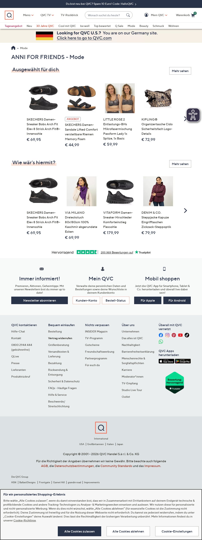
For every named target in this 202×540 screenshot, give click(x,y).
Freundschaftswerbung (99, 351)
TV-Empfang (130, 383)
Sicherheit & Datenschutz (64, 381)
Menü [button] (26, 15)
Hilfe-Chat (18, 331)
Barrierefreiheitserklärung (138, 351)
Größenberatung (58, 344)
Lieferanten (18, 369)
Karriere (127, 369)
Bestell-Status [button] (116, 300)
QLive (15, 356)
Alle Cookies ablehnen (128, 531)
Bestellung (55, 331)
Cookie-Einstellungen (177, 531)
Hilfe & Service (57, 394)
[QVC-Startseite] (13, 48)
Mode (131, 26)
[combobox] (104, 15)
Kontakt (16, 338)
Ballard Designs (27, 482)
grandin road (74, 482)
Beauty (143, 26)
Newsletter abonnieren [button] (39, 300)
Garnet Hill (59, 482)
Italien (110, 444)
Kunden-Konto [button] (86, 300)
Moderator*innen (132, 376)
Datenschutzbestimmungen (74, 466)
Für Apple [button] (148, 300)
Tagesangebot (13, 26)
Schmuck (158, 26)
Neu (29, 26)
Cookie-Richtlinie (24, 520)
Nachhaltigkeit (131, 344)
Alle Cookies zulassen (79, 531)
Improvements (92, 482)
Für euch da (92, 365)
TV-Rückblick (69, 15)
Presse (15, 363)
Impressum (152, 466)
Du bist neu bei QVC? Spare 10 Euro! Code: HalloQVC (100, 3)
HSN (13, 482)
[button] (152, 15)
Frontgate (44, 482)
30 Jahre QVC (45, 26)
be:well (85, 26)
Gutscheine (92, 344)
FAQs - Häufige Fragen (62, 388)
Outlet (126, 396)
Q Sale (119, 26)
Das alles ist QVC (132, 338)
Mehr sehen (180, 71)
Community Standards (116, 466)
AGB (44, 466)
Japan (120, 444)
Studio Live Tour (132, 390)
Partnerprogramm (96, 358)
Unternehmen (130, 331)
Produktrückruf (20, 376)
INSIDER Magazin (96, 331)
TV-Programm (94, 338)
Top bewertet (102, 26)
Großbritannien (95, 444)
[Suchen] (128, 15)
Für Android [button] (177, 300)
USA (81, 444)
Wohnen (173, 26)
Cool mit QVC (67, 26)
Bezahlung (55, 363)
